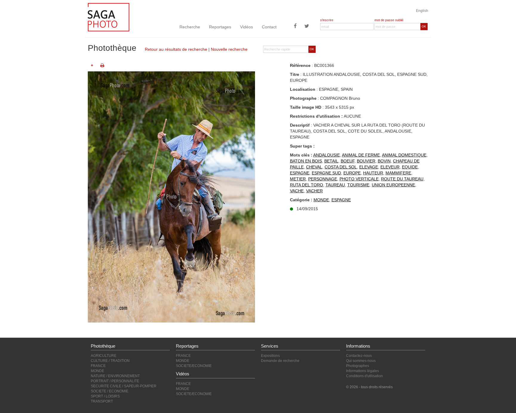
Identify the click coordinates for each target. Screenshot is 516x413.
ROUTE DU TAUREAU (402, 178)
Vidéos (246, 26)
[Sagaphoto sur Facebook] (295, 26)
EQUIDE (410, 167)
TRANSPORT (102, 401)
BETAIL (331, 161)
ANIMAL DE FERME (361, 155)
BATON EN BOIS (306, 161)
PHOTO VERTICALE (359, 178)
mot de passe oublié (388, 20)
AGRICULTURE (103, 356)
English (422, 11)
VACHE (297, 190)
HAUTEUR (373, 173)
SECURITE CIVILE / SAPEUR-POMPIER (123, 386)
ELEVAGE (368, 167)
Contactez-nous (359, 356)
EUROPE (352, 173)
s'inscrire (326, 20)
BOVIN (384, 161)
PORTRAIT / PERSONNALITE (115, 381)
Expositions (270, 356)
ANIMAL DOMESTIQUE (404, 155)
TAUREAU (335, 184)
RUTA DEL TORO (306, 184)
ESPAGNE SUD (326, 173)
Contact (269, 26)
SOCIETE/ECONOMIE (194, 366)
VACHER (314, 190)
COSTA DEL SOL (341, 167)
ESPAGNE (299, 173)
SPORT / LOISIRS (105, 396)
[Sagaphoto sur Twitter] (306, 26)
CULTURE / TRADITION (110, 361)
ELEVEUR (390, 167)
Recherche (189, 26)
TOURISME (358, 184)
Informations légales (362, 371)
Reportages (220, 26)
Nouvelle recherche (229, 49)
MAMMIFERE (398, 173)
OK (424, 26)
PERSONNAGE (322, 178)
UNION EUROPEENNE (393, 184)
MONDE (321, 199)
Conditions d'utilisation (364, 376)
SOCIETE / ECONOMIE (109, 391)
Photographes (357, 366)
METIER (298, 178)
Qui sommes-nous (361, 361)
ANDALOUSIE (326, 155)
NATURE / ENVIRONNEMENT (115, 376)
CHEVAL (314, 167)
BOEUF (347, 161)
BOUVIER (366, 161)
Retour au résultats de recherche (176, 49)
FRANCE (98, 366)
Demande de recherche (280, 361)
